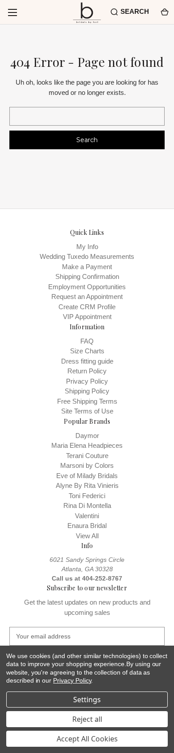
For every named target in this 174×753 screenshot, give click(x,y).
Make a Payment (87, 266)
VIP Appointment (87, 316)
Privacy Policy (87, 381)
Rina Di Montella (87, 505)
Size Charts (87, 351)
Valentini (87, 516)
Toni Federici (87, 495)
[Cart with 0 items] (164, 11)
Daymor (87, 435)
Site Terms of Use (87, 411)
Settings (87, 699)
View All (87, 536)
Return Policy (87, 371)
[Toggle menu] (12, 12)
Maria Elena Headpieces (87, 445)
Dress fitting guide (87, 361)
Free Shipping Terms (87, 401)
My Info (87, 246)
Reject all (87, 719)
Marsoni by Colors (87, 465)
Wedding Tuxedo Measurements (87, 256)
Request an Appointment (87, 296)
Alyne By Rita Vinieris (87, 485)
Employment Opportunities (87, 287)
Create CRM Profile (87, 307)
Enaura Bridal (87, 525)
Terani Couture (87, 455)
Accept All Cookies (87, 739)
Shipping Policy (87, 391)
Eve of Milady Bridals (87, 475)
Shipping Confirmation (87, 276)
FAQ (87, 341)
